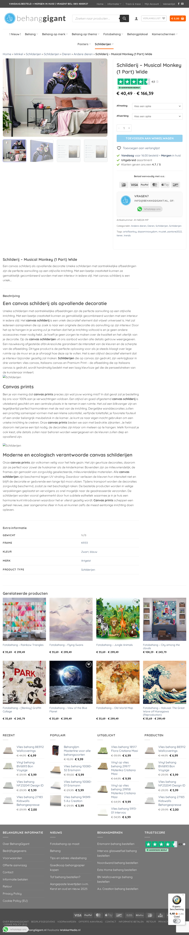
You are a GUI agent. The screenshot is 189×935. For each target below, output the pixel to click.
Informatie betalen (15, 879)
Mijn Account (152, 3)
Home (100, 3)
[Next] (100, 97)
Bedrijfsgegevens (14, 851)
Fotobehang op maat (64, 844)
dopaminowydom (147, 231)
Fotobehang (112, 34)
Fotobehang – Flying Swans (66, 645)
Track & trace (133, 3)
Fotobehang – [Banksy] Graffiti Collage (22, 709)
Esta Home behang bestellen (117, 870)
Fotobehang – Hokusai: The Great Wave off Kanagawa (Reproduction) (164, 711)
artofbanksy (130, 231)
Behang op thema (84, 34)
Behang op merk (53, 34)
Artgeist (86, 560)
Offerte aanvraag (15, 865)
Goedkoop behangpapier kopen (67, 867)
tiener (120, 235)
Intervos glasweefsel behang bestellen (117, 853)
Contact (8, 872)
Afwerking (122, 116)
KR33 (84, 542)
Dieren (66, 54)
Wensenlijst (169, 3)
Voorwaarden (12, 858)
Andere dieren (83, 54)
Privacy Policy (12, 893)
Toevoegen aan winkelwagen (149, 138)
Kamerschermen (163, 34)
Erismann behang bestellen (115, 844)
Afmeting (122, 106)
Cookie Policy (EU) (15, 901)
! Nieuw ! (15, 34)
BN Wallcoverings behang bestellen (115, 879)
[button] (136, 18)
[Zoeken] (124, 18)
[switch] (177, 921)
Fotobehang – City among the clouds (161, 646)
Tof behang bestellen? (65, 877)
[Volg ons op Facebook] (179, 4)
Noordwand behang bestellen (117, 863)
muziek (162, 231)
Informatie (113, 3)
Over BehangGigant (16, 844)
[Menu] (183, 896)
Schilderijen (103, 44)
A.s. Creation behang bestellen (117, 889)
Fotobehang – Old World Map (114, 708)
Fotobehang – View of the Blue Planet (68, 709)
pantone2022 (174, 231)
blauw (93, 551)
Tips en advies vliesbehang (68, 858)
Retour (7, 886)
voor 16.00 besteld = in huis (150, 155)
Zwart (85, 551)
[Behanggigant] (35, 18)
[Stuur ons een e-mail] (182, 4)
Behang (30, 34)
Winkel (18, 54)
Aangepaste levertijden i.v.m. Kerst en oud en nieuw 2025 (69, 886)
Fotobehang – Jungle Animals (114, 645)
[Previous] (9, 97)
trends (127, 235)
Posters (83, 44)
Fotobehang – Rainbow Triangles (23, 645)
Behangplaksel (137, 34)
